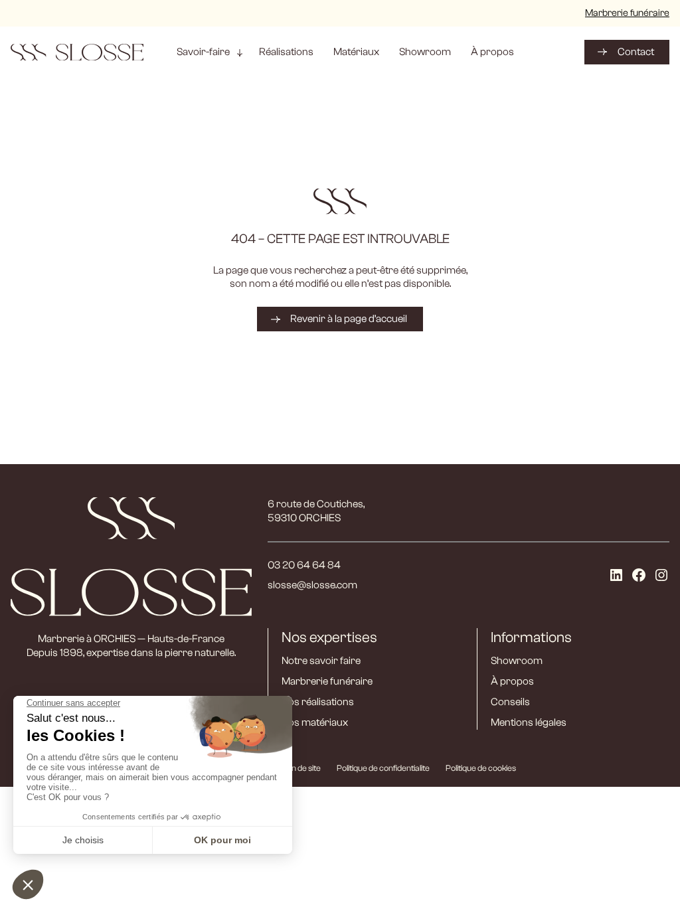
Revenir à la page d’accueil (348, 319)
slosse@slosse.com (312, 585)
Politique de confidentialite (383, 768)
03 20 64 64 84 (304, 565)
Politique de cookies (481, 768)
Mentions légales (528, 722)
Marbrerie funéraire (627, 13)
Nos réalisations (318, 702)
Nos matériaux (315, 722)
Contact (636, 52)
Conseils (510, 702)
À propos (512, 681)
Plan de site (300, 768)
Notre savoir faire (321, 661)
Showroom (517, 661)
